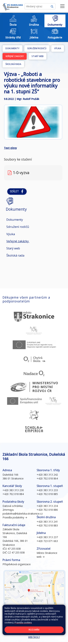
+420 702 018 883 (47, 525)
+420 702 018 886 (47, 509)
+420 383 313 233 (47, 490)
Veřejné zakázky (14, 56)
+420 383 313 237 (47, 537)
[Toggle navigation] (62, 6)
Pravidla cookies (23, 622)
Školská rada (13, 64)
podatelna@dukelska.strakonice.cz (23, 513)
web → (41, 556)
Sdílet (15, 191)
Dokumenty (12, 48)
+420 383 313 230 (13, 490)
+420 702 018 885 (47, 494)
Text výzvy (10, 148)
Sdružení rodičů (36, 48)
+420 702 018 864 (47, 478)
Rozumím (34, 629)
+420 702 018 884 (13, 494)
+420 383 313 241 (47, 521)
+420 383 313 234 (47, 506)
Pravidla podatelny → (15, 517)
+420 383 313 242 (47, 474)
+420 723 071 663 (47, 541)
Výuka (57, 48)
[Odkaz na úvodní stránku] (13, 6)
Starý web (38, 56)
